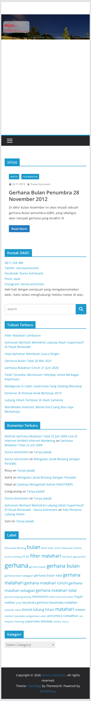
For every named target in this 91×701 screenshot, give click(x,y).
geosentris (79, 556)
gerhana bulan (63, 566)
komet (27, 609)
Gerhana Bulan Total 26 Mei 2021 (28, 361)
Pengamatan (30, 176)
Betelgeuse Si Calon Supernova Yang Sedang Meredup (43, 386)
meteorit (9, 616)
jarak (19, 602)
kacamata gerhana (35, 602)
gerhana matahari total (56, 590)
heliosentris (40, 597)
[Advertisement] (45, 87)
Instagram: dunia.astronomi (24, 284)
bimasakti (10, 548)
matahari (64, 609)
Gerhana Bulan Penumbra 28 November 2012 (44, 195)
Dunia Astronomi (40, 184)
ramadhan (70, 616)
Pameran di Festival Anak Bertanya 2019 (33, 393)
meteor (80, 609)
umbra (57, 621)
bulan (33, 546)
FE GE (25, 556)
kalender (9, 609)
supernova (32, 621)
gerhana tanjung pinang (18, 596)
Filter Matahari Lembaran (23, 335)
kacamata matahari (63, 602)
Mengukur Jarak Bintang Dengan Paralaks (46, 477)
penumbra (54, 616)
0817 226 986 (14, 263)
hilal (52, 597)
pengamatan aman (36, 616)
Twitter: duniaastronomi (22, 268)
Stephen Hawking (14, 621)
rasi (81, 616)
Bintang (21, 548)
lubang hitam (43, 609)
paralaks (20, 616)
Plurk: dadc (13, 279)
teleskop (46, 621)
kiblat (18, 609)
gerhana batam (37, 566)
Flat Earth (67, 556)
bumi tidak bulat (64, 548)
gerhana (16, 565)
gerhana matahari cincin (46, 582)
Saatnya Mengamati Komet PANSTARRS (45, 484)
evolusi (78, 548)
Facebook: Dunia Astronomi (24, 273)
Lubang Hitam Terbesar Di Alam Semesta (34, 400)
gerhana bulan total (48, 575)
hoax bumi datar (64, 596)
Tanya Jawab (43, 452)
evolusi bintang (13, 556)
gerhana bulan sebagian (19, 575)
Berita (14, 176)
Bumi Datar (47, 548)
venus (65, 621)
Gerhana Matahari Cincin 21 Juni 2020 (32, 368)
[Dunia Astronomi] (45, 17)
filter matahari (45, 556)
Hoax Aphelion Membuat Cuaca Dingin (32, 354)
